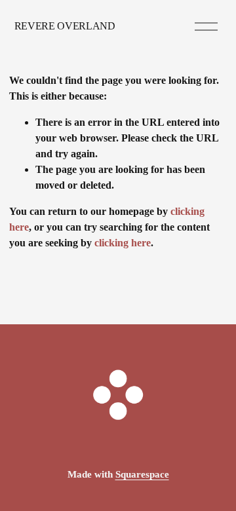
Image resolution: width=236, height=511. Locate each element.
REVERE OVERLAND (64, 25)
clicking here (122, 242)
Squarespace (142, 474)
